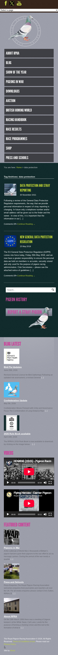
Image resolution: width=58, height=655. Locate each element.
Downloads (12, 91)
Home (19, 167)
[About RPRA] (29, 605)
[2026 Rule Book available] (29, 423)
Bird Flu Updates (13, 367)
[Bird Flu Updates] (29, 356)
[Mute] (45, 482)
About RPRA (12, 53)
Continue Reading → (26, 224)
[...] (42, 378)
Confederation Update (15, 400)
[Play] (7, 482)
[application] (29, 472)
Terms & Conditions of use (24, 641)
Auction (10, 100)
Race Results (13, 129)
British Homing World (19, 110)
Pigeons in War (15, 81)
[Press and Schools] (29, 571)
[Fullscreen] (50, 482)
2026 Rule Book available (17, 433)
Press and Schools (17, 157)
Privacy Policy (9, 644)
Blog (8, 62)
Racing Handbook (16, 119)
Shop (9, 148)
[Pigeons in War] (29, 537)
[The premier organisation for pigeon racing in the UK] (24, 45)
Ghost (12, 650)
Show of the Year (16, 72)
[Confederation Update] (29, 389)
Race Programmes (16, 138)
